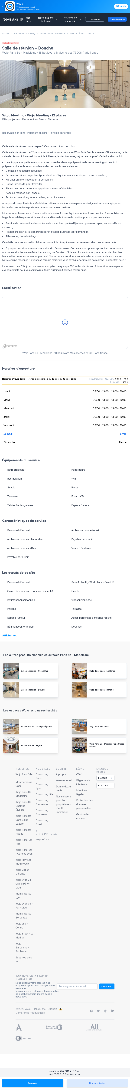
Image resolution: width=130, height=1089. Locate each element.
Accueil (5, 33)
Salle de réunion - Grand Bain (34, 671)
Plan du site (39, 1008)
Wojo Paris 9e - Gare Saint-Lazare (24, 819)
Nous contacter (97, 1083)
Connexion (95, 19)
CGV (78, 774)
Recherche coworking (24, 33)
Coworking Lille (44, 794)
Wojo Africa (42, 839)
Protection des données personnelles (84, 804)
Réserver (33, 1083)
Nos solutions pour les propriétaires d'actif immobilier (63, 804)
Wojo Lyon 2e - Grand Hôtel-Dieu (24, 883)
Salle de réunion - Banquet (101, 690)
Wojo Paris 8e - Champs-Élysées (36, 726)
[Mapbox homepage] (10, 346)
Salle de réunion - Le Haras (102, 671)
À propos (61, 774)
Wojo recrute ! (64, 780)
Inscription (106, 986)
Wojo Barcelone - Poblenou (22, 947)
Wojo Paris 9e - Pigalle (31, 745)
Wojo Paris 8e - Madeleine (52, 33)
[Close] (2, 6)
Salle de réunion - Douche (33, 690)
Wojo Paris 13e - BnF (99, 726)
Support (52, 1008)
